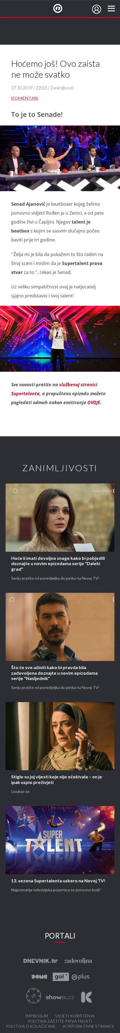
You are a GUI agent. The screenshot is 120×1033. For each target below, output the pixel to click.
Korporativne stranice (88, 1026)
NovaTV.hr (61, 8)
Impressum (36, 1016)
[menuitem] (97, 9)
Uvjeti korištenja (75, 1016)
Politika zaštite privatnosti (60, 1021)
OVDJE (93, 402)
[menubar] (97, 9)
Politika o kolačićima (30, 1026)
